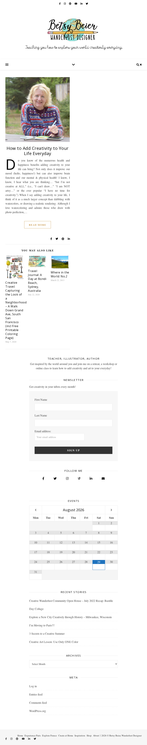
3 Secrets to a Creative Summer (47, 633)
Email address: (43, 431)
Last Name (41, 415)
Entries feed (35, 694)
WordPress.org (37, 711)
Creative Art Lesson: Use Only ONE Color (53, 642)
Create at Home (65, 735)
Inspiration (80, 735)
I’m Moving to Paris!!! (41, 625)
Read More (37, 224)
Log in (33, 686)
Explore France (49, 735)
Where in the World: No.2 (60, 274)
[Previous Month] (35, 510)
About (96, 735)
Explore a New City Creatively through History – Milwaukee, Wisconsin (70, 617)
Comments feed (38, 702)
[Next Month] (111, 510)
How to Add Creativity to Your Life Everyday (38, 150)
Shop (89, 735)
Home (20, 735)
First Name (41, 399)
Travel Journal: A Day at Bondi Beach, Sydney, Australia (37, 281)
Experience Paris (33, 735)
